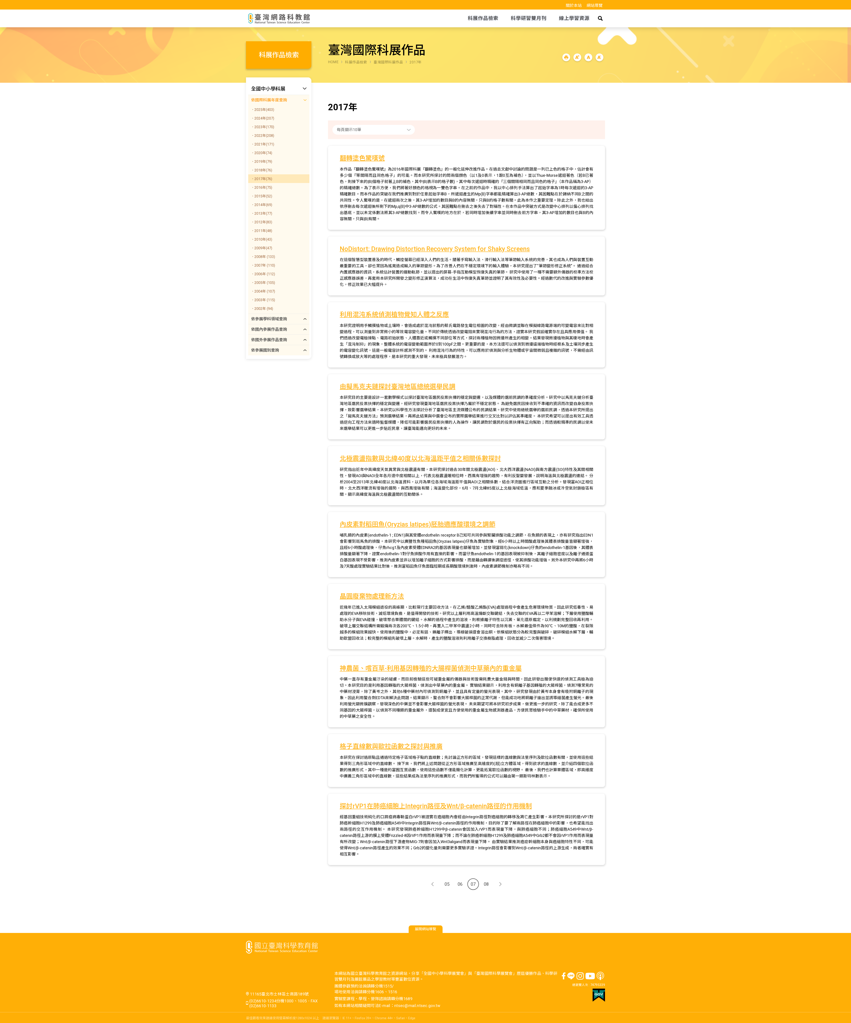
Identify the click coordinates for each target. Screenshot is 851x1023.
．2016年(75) (261, 187)
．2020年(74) (261, 153)
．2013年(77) (261, 213)
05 (447, 884)
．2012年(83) (261, 222)
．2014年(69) (261, 205)
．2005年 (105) (263, 283)
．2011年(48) (261, 231)
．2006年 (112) (263, 274)
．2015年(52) (261, 196)
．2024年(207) (262, 118)
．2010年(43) (261, 239)
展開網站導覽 (425, 929)
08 (486, 884)
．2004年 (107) (263, 291)
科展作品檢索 (356, 62)
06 (460, 884)
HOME (333, 62)
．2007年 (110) (263, 265)
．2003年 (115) (263, 300)
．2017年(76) (261, 179)
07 (473, 884)
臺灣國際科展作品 (388, 62)
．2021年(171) (262, 144)
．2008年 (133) (263, 257)
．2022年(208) (262, 136)
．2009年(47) (261, 248)
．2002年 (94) (262, 309)
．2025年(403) (262, 110)
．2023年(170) (262, 127)
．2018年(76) (261, 170)
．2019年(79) (261, 161)
